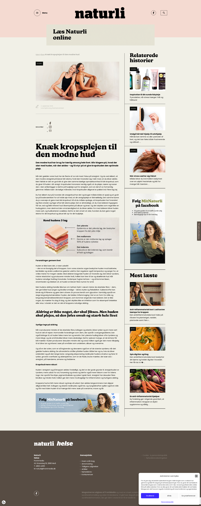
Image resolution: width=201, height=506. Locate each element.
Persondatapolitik (167, 502)
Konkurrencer (87, 474)
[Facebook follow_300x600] (147, 263)
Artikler (84, 469)
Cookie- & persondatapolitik (155, 455)
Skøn (43, 54)
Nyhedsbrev (87, 472)
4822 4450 (40, 466)
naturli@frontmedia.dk (45, 468)
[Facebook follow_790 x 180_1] (77, 412)
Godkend (150, 495)
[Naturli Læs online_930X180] (100, 45)
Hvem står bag (88, 461)
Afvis (169, 495)
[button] (196, 476)
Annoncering (87, 464)
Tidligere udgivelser (90, 466)
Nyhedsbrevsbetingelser (156, 458)
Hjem (38, 54)
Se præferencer (188, 495)
